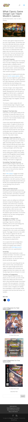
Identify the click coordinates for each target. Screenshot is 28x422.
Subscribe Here (14, 391)
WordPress (14, 420)
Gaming (5, 20)
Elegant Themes (13, 418)
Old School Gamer (8, 18)
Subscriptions (13, 406)
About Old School (13, 411)
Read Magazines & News (13, 408)
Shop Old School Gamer (13, 410)
